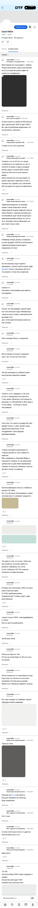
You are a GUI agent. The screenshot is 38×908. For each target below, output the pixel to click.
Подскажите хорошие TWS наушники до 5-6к (16, 142)
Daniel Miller (10, 60)
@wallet (5, 269)
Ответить (5, 111)
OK (32, 898)
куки (15, 898)
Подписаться (21, 27)
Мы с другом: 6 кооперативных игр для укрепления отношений (16, 813)
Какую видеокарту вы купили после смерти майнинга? (16, 158)
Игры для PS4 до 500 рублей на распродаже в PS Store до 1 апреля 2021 (16, 850)
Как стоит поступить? (13, 118)
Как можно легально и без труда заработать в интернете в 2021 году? (16, 791)
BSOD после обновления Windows (16, 740)
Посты (4, 49)
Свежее (4, 55)
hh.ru (13, 795)
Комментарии (13, 49)
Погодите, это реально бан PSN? (16, 61)
